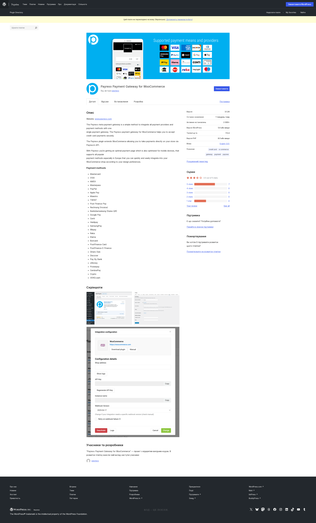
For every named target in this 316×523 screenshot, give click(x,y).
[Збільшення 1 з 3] (128, 295)
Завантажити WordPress (299, 4)
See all (227, 206)
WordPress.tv (135, 498)
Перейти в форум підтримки (200, 227)
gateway (209, 154)
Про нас (13, 487)
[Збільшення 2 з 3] (176, 295)
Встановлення (121, 101)
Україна (36, 510)
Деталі (92, 101)
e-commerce (224, 149)
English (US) (225, 144)
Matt (252, 490)
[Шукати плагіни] (36, 27)
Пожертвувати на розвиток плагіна (203, 251)
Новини (13, 490)
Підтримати (195, 494)
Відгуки (105, 101)
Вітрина (73, 487)
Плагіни (73, 494)
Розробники (134, 494)
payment (217, 154)
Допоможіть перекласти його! (179, 19)
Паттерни (74, 498)
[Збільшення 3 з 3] (176, 330)
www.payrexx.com (103, 119)
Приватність (15, 498)
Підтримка (225, 101)
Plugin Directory (16, 12)
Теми (72, 490)
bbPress (253, 494)
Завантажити (222, 89)
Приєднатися (194, 487)
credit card (213, 149)
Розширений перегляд (197, 161)
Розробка (138, 101)
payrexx (115, 90)
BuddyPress (255, 498)
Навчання (133, 487)
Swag (192, 498)
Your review (192, 206)
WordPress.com (256, 487)
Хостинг (13, 494)
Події (191, 490)
